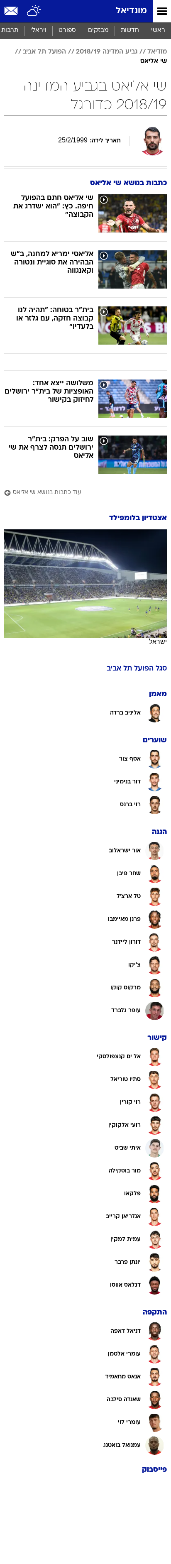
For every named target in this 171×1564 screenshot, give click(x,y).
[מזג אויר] (34, 11)
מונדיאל (131, 11)
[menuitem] (130, 30)
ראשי (158, 30)
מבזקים (98, 30)
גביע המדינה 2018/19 (106, 52)
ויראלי (38, 30)
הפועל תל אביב (44, 52)
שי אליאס (153, 61)
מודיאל (157, 52)
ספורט (67, 30)
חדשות (130, 30)
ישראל (158, 641)
